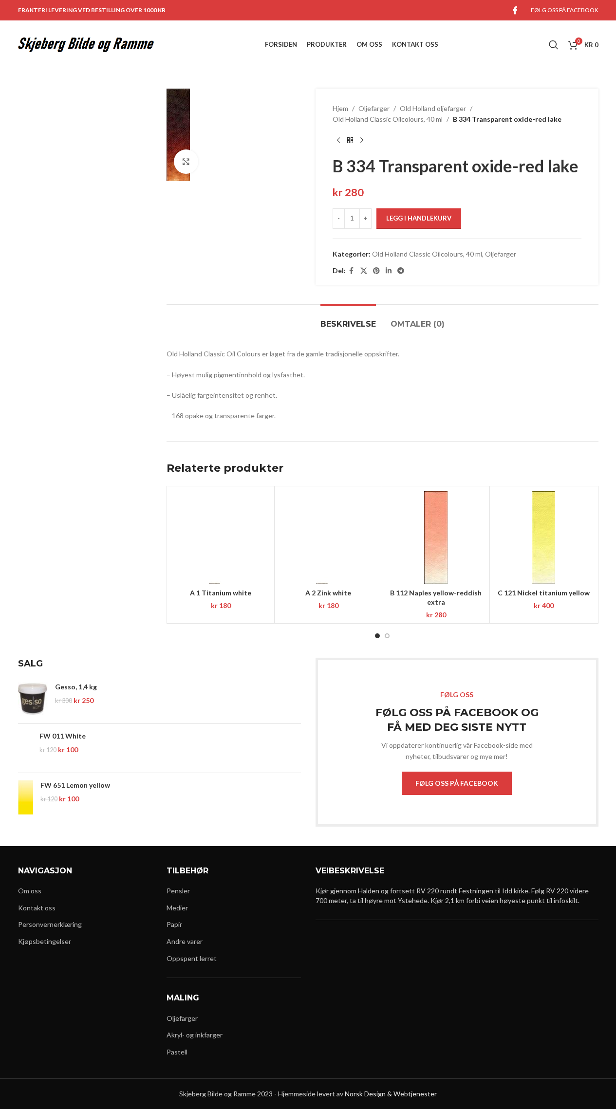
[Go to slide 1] (377, 635)
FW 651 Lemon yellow (75, 785)
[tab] (348, 319)
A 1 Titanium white (220, 593)
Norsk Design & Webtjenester (391, 1094)
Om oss (29, 891)
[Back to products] (350, 141)
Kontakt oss (37, 908)
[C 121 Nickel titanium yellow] (543, 537)
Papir (174, 924)
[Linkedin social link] (388, 270)
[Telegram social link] (400, 270)
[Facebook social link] (515, 10)
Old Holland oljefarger (433, 108)
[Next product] (362, 141)
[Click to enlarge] (186, 161)
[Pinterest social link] (376, 270)
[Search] (553, 45)
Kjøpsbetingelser (44, 941)
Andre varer (185, 941)
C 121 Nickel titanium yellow (544, 593)
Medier (177, 908)
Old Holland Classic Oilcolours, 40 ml (388, 119)
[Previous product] (338, 141)
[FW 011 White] (25, 748)
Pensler (178, 891)
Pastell (177, 1052)
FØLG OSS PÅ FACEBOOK (456, 783)
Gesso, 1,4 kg (76, 687)
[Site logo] (86, 44)
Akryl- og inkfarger (195, 1035)
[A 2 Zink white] (328, 537)
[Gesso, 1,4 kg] (33, 699)
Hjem (340, 108)
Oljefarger (374, 108)
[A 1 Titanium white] (220, 537)
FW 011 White (62, 736)
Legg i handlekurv (418, 218)
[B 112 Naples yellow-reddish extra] (436, 537)
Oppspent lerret (192, 958)
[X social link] (363, 270)
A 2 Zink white (328, 593)
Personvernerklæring (50, 924)
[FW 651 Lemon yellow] (25, 797)
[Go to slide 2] (387, 635)
